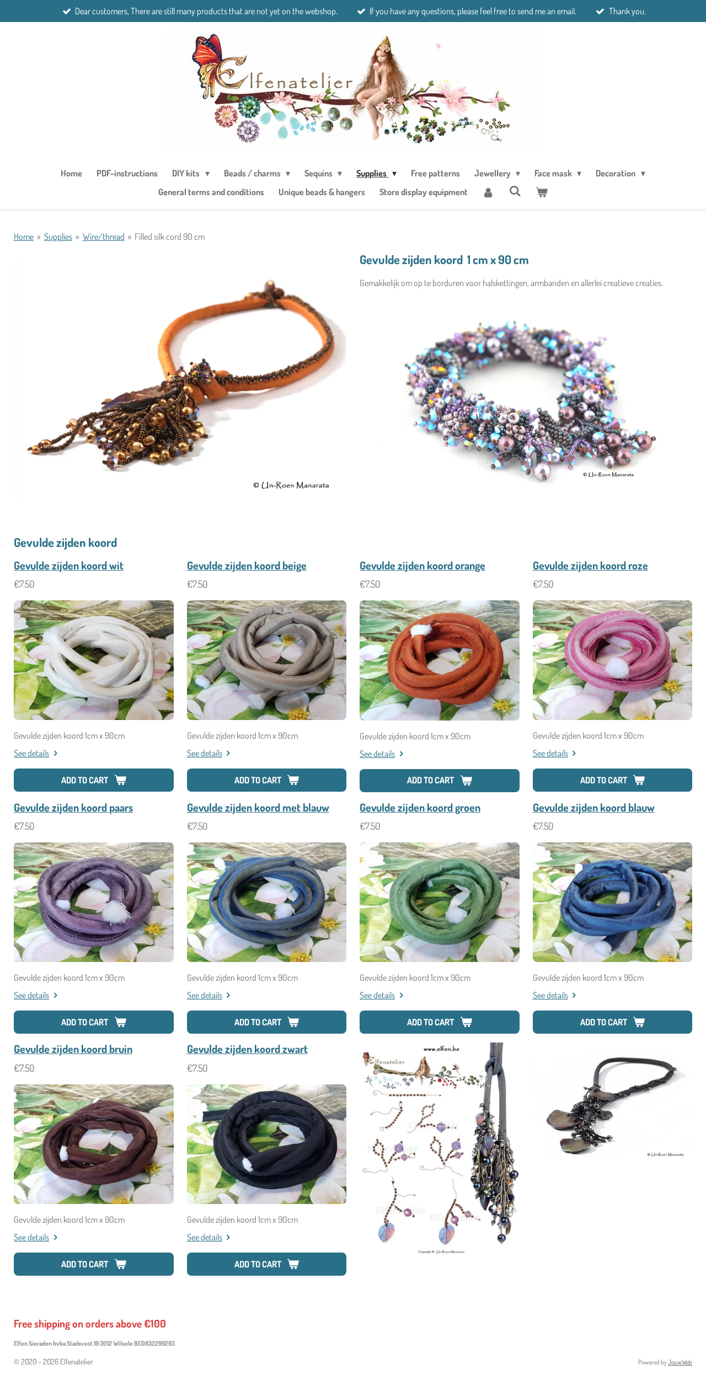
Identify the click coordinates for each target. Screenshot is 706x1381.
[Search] (514, 190)
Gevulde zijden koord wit (69, 565)
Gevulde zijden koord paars (73, 807)
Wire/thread (104, 236)
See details (31, 753)
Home (24, 236)
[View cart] (541, 191)
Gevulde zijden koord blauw (594, 807)
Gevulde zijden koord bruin (73, 1049)
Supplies (58, 236)
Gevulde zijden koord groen (420, 807)
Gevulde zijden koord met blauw (258, 807)
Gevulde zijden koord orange (422, 565)
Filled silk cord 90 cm (170, 236)
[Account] (488, 191)
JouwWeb (680, 1362)
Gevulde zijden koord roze (590, 565)
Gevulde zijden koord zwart (247, 1049)
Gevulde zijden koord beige (247, 565)
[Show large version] (180, 377)
